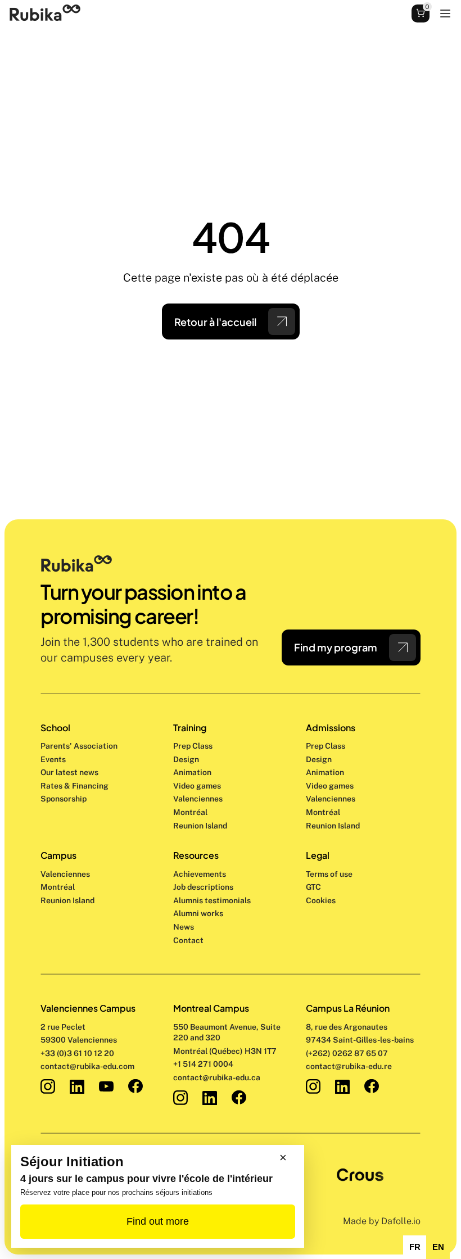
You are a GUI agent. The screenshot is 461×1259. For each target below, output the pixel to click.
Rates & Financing (74, 785)
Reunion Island (67, 900)
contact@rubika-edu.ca (216, 1077)
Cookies (321, 900)
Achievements (199, 873)
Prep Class (193, 745)
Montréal (57, 886)
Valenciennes (65, 873)
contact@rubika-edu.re (349, 1066)
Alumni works (198, 913)
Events (53, 759)
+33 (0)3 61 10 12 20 (77, 1053)
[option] (414, 1247)
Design (187, 759)
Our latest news (69, 772)
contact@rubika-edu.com (87, 1066)
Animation (192, 772)
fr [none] (415, 1247)
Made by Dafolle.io (382, 1221)
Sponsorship (63, 798)
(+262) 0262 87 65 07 (347, 1053)
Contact (188, 940)
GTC (313, 886)
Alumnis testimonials (212, 900)
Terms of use (329, 873)
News (183, 926)
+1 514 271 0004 (203, 1063)
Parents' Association (78, 745)
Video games (197, 785)
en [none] (438, 1247)
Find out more (157, 1221)
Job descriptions (203, 886)
